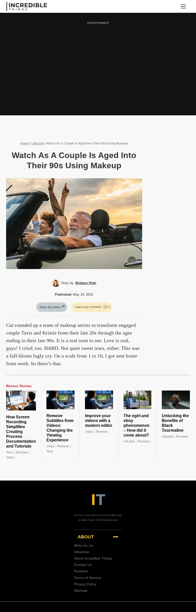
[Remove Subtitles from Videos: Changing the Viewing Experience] (60, 400)
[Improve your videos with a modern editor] (99, 400)
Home (24, 143)
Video (10, 457)
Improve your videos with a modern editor (98, 421)
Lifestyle (37, 143)
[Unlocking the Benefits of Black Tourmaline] (176, 400)
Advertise (81, 552)
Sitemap (80, 590)
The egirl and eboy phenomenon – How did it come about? (137, 425)
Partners (81, 571)
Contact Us (83, 565)
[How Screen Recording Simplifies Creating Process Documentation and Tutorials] (21, 400)
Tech (9, 452)
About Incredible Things (93, 558)
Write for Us (83, 545)
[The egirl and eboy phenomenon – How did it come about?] (138, 400)
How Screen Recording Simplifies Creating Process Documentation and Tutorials (21, 431)
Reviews (22, 452)
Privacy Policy (85, 584)
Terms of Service (87, 578)
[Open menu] (185, 6)
